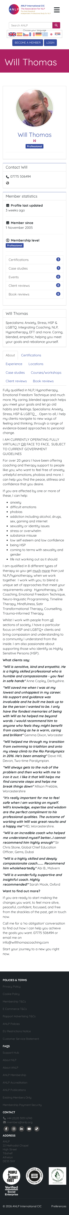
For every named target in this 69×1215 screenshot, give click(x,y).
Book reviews (19, 294)
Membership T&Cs (14, 1001)
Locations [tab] (36, 364)
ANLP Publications (14, 1090)
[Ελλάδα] (45, 34)
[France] (32, 34)
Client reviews (19, 285)
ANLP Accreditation (15, 1082)
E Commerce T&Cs (15, 1009)
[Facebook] (6, 1128)
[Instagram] (13, 1128)
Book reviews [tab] (43, 381)
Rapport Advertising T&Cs (19, 1016)
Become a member (28, 42)
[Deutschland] (39, 34)
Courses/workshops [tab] (46, 372)
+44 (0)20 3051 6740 (19, 1118)
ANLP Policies (11, 1024)
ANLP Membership (14, 1075)
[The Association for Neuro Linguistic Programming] (30, 9)
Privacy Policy (12, 986)
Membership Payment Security (22, 1105)
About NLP (9, 1060)
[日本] (51, 34)
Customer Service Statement (21, 1039)
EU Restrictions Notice (17, 1031)
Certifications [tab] (31, 355)
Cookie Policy (11, 994)
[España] (19, 34)
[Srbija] (57, 34)
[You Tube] (29, 1128)
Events (14, 277)
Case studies (18, 268)
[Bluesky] (36, 1128)
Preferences (58, 1206)
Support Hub (11, 1052)
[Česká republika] (26, 34)
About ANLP (10, 1067)
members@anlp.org (19, 1122)
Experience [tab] (14, 364)
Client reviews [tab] (16, 381)
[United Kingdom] (12, 34)
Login (50, 42)
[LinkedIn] (21, 1128)
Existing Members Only (17, 1097)
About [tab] (10, 355)
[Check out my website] (8, 183)
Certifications (19, 260)
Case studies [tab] (15, 372)
